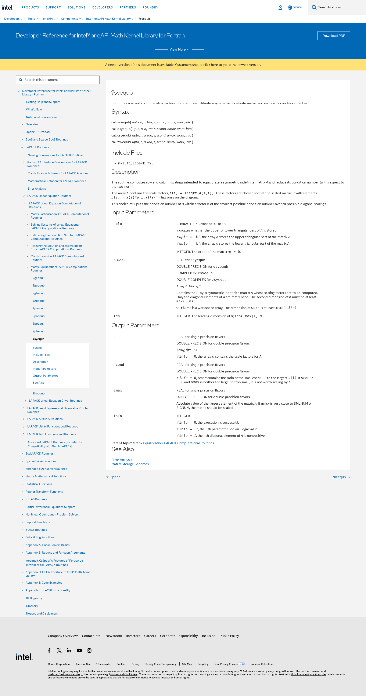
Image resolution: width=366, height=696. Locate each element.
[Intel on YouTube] (79, 651)
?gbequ (38, 293)
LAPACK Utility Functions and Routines (52, 426)
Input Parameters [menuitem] (44, 369)
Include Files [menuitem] (41, 355)
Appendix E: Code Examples (44, 582)
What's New (34, 109)
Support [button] (53, 7)
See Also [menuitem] (38, 383)
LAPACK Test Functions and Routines (51, 434)
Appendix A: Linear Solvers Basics (48, 545)
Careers (150, 636)
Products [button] (30, 7)
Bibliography (34, 598)
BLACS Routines (36, 530)
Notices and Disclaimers (42, 613)
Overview (32, 124)
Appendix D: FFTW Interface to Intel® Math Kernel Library (58, 573)
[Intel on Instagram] (89, 651)
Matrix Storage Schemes (130, 464)
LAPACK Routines (37, 147)
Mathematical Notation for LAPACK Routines (57, 181)
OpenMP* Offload (38, 132)
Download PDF (334, 36)
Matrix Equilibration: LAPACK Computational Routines (59, 268)
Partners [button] (128, 7)
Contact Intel (91, 636)
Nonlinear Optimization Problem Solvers (52, 514)
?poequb (38, 316)
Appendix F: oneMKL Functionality (48, 590)
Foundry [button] (150, 7)
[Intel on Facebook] (49, 651)
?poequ (38, 308)
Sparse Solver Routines (41, 461)
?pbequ (38, 331)
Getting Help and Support (43, 102)
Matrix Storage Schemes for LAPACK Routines (58, 173)
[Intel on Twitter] (59, 651)
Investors (133, 636)
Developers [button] (102, 7)
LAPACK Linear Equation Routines (49, 196)
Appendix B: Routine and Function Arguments (55, 552)
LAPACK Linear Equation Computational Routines (55, 205)
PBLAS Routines (36, 499)
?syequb (38, 339)
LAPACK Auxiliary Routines (45, 419)
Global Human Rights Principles (308, 674)
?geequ (38, 278)
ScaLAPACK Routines (40, 453)
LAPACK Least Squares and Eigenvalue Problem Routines (58, 410)
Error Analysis (37, 188)
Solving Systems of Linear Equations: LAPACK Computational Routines (55, 226)
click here (210, 65)
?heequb (38, 393)
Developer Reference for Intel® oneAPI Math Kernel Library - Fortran (56, 92)
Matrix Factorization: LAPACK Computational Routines (60, 215)
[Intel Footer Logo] (24, 656)
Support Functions (38, 522)
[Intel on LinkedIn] (69, 651)
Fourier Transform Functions (44, 491)
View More (178, 49)
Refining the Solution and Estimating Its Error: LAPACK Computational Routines (57, 247)
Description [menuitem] (40, 362)
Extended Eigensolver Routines (46, 469)
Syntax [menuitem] (37, 348)
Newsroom (114, 636)
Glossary (32, 606)
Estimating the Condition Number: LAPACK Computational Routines (59, 237)
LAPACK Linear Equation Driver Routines (55, 400)
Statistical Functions (39, 484)
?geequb (38, 285)
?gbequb (38, 301)
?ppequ (38, 323)
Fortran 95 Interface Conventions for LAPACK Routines (57, 164)
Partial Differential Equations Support (50, 507)
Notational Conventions (41, 117)
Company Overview (63, 636)
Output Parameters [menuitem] (45, 376)
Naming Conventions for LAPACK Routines (56, 155)
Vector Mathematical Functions (46, 476)
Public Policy (229, 636)
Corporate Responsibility (179, 636)
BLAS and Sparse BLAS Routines (47, 139)
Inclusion (208, 636)
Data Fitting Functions (40, 537)
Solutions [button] (77, 7)
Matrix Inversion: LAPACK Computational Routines (57, 258)
